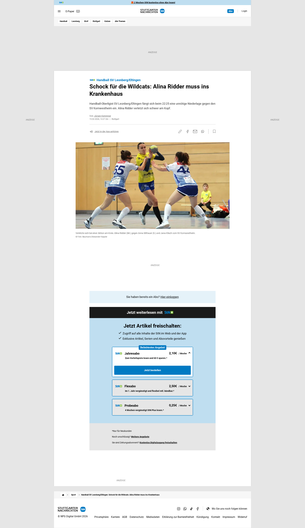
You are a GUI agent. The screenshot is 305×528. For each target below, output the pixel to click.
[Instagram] (178, 508)
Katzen (107, 21)
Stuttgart (96, 21)
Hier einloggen (169, 297)
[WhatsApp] (185, 508)
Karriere (115, 516)
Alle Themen (120, 21)
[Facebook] (197, 508)
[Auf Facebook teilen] (187, 131)
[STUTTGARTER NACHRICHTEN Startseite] (152, 11)
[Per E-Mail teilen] (195, 131)
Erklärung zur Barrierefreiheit (178, 516)
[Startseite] (63, 495)
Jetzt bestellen (152, 370)
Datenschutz (137, 516)
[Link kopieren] (180, 131)
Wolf (86, 21)
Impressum (229, 516)
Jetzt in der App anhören (107, 131)
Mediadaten (153, 516)
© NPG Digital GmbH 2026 (73, 516)
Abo (231, 11)
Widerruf (242, 516)
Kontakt (215, 516)
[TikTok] (191, 508)
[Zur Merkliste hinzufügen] (213, 131)
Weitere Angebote (140, 436)
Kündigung (203, 516)
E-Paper (70, 11)
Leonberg (76, 21)
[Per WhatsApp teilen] (203, 131)
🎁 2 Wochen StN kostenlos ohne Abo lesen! (153, 2)
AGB (124, 516)
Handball (63, 21)
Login (244, 11)
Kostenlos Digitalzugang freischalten (158, 442)
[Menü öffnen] (59, 11)
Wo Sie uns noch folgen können (229, 508)
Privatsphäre (101, 516)
